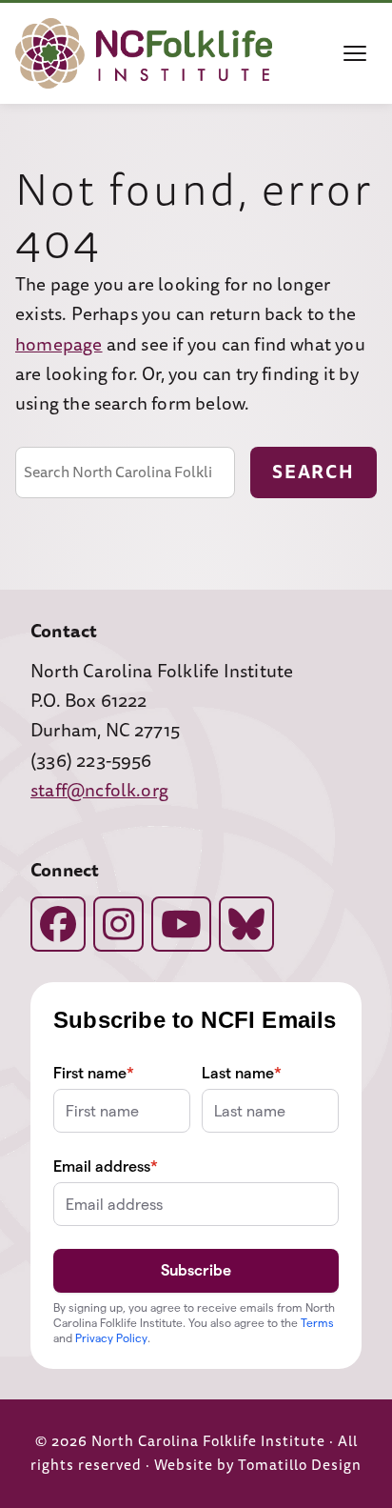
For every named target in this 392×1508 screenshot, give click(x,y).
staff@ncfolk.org (99, 790)
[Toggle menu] (355, 53)
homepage (59, 344)
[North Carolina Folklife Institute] (143, 53)
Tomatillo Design (300, 1466)
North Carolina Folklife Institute (208, 1442)
